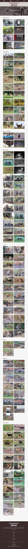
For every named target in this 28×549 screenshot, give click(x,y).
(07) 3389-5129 (14, 544)
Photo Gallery (13, 538)
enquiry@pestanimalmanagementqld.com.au (14, 546)
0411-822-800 (14, 545)
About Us (14, 535)
